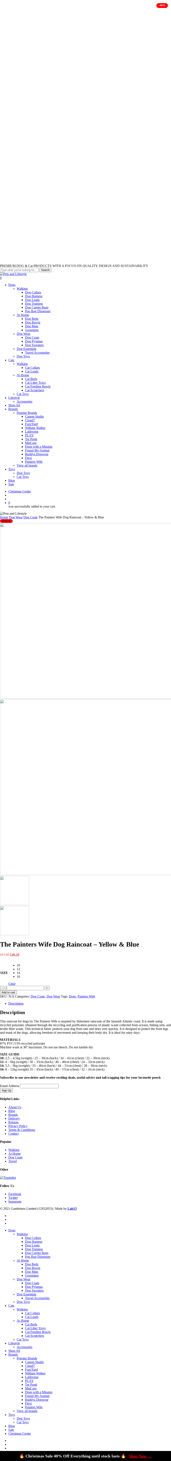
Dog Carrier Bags (36, 1253)
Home (4, 517)
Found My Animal (37, 1396)
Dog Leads (32, 1245)
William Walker (35, 1373)
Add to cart (8, 992)
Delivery (14, 1118)
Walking (13, 1150)
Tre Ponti (31, 1384)
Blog (11, 1111)
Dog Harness (33, 1241)
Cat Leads (31, 1317)
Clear (11, 983)
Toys (11, 1414)
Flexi (28, 1403)
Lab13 (72, 1208)
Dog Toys (23, 1302)
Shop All (14, 1351)
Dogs (72, 996)
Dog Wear (16, 517)
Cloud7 (30, 1366)
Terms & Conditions (21, 1130)
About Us (14, 1107)
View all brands (27, 1411)
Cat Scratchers (34, 1335)
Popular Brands (27, 1358)
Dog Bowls (32, 1268)
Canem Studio (34, 1362)
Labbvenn (31, 1377)
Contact (13, 1133)
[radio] (18, 965)
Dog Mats (31, 1271)
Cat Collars (32, 1313)
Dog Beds (31, 1264)
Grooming (32, 1275)
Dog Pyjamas (34, 1287)
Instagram (14, 1201)
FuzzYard (31, 1369)
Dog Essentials (26, 1294)
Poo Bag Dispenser (37, 1256)
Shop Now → (140, 1456)
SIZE (4, 973)
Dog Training (34, 1249)
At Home (14, 1153)
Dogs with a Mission (38, 1392)
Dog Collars (33, 1238)
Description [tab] (16, 1003)
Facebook (14, 1194)
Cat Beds (31, 1324)
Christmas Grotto (19, 1433)
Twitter (13, 1197)
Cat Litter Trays (35, 1328)
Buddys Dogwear (36, 1399)
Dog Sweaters (34, 1290)
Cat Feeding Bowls (37, 1332)
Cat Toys (23, 1339)
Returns (13, 1122)
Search (45, 270)
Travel (12, 1161)
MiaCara (30, 1388)
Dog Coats (30, 517)
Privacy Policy (18, 1126)
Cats (11, 1305)
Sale (11, 1430)
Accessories (24, 1347)
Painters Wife (86, 996)
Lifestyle (14, 1343)
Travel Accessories (37, 1298)
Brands (13, 1114)
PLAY (29, 1381)
